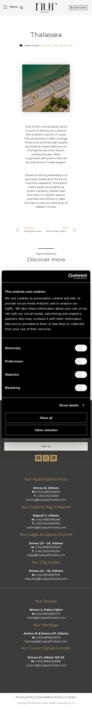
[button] (21, 7)
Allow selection (46, 430)
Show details (69, 405)
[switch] (81, 361)
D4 (73, 703)
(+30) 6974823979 (48, 637)
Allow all (46, 418)
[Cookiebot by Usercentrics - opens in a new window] (68, 276)
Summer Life (48, 45)
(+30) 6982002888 (48, 661)
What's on (65, 45)
